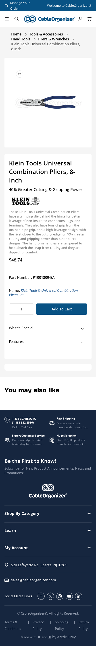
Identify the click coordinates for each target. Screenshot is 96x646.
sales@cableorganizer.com (33, 580)
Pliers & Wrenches (53, 39)
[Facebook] (41, 596)
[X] (50, 596)
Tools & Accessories (46, 34)
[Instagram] (59, 596)
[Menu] (7, 19)
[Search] (16, 19)
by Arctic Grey (64, 637)
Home (16, 34)
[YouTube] (69, 596)
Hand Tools (20, 39)
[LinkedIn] (78, 596)
